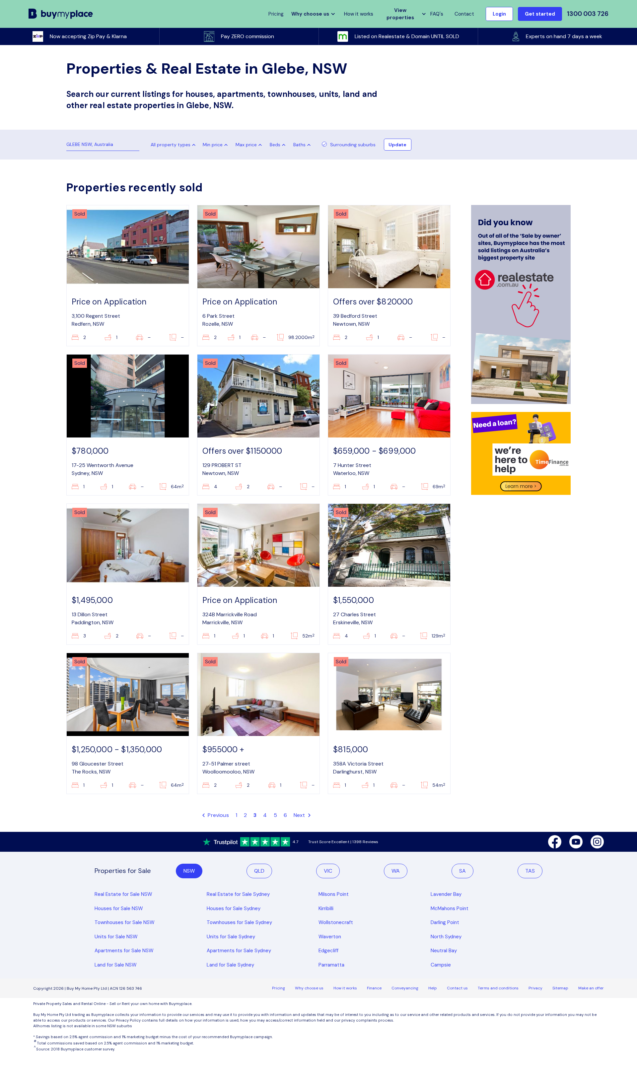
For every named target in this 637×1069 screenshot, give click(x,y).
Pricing (278, 988)
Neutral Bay (444, 950)
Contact (464, 14)
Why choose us (309, 988)
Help (432, 988)
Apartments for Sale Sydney (239, 950)
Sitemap (560, 988)
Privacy (535, 988)
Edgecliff (328, 950)
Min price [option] (213, 144)
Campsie (441, 965)
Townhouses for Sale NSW (125, 922)
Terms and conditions (498, 988)
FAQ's (436, 14)
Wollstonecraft (335, 922)
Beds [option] (275, 144)
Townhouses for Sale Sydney (239, 922)
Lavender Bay (446, 894)
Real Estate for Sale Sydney (238, 894)
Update (397, 145)
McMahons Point (449, 908)
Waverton (329, 936)
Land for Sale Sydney (230, 965)
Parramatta (331, 965)
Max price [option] (246, 144)
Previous (217, 815)
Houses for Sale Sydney (233, 908)
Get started (540, 14)
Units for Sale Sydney (231, 936)
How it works (358, 14)
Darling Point (445, 922)
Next (300, 815)
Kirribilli (325, 908)
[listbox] (217, 144)
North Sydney (446, 936)
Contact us (457, 988)
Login (499, 14)
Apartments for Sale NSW (124, 950)
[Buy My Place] (61, 14)
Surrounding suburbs (353, 145)
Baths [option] (299, 144)
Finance (374, 988)
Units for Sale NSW (116, 936)
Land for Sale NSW (116, 965)
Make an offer (591, 988)
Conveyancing (404, 988)
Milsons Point (333, 894)
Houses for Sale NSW (119, 908)
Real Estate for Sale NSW (123, 894)
